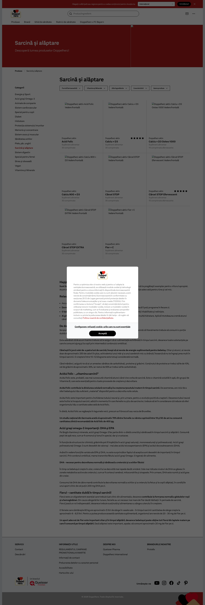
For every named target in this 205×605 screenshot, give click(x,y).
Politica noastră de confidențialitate (98, 318)
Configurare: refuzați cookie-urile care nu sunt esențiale (102, 326)
